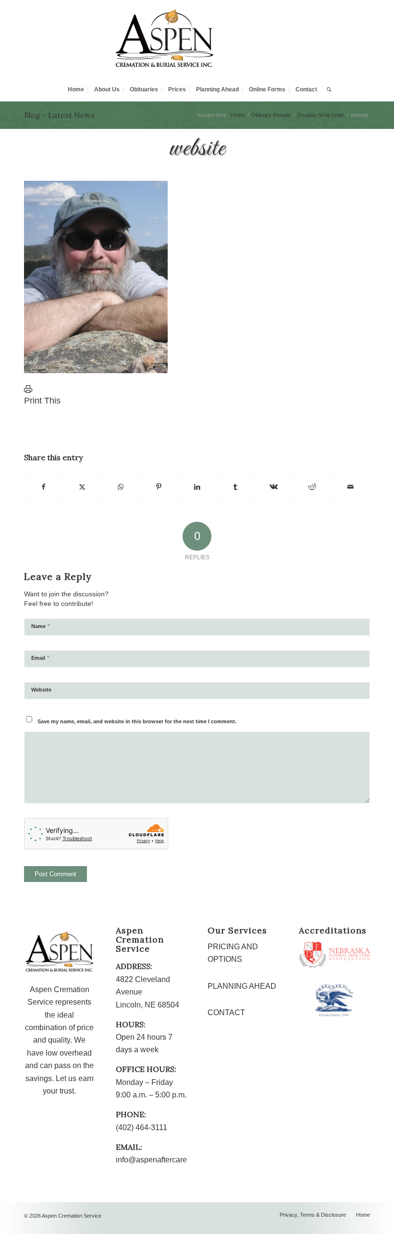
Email (40, 657)
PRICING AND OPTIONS (233, 953)
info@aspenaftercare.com (159, 1160)
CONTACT (226, 1012)
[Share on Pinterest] (159, 487)
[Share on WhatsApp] (121, 487)
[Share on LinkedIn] (197, 487)
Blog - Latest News (59, 115)
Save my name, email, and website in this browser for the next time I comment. (136, 721)
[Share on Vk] (274, 487)
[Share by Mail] (350, 487)
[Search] (326, 89)
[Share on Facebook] (44, 487)
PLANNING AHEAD (242, 986)
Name (40, 626)
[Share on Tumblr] (236, 487)
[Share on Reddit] (312, 487)
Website (41, 690)
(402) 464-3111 (141, 1127)
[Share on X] (82, 487)
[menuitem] (76, 89)
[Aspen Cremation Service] (164, 38)
